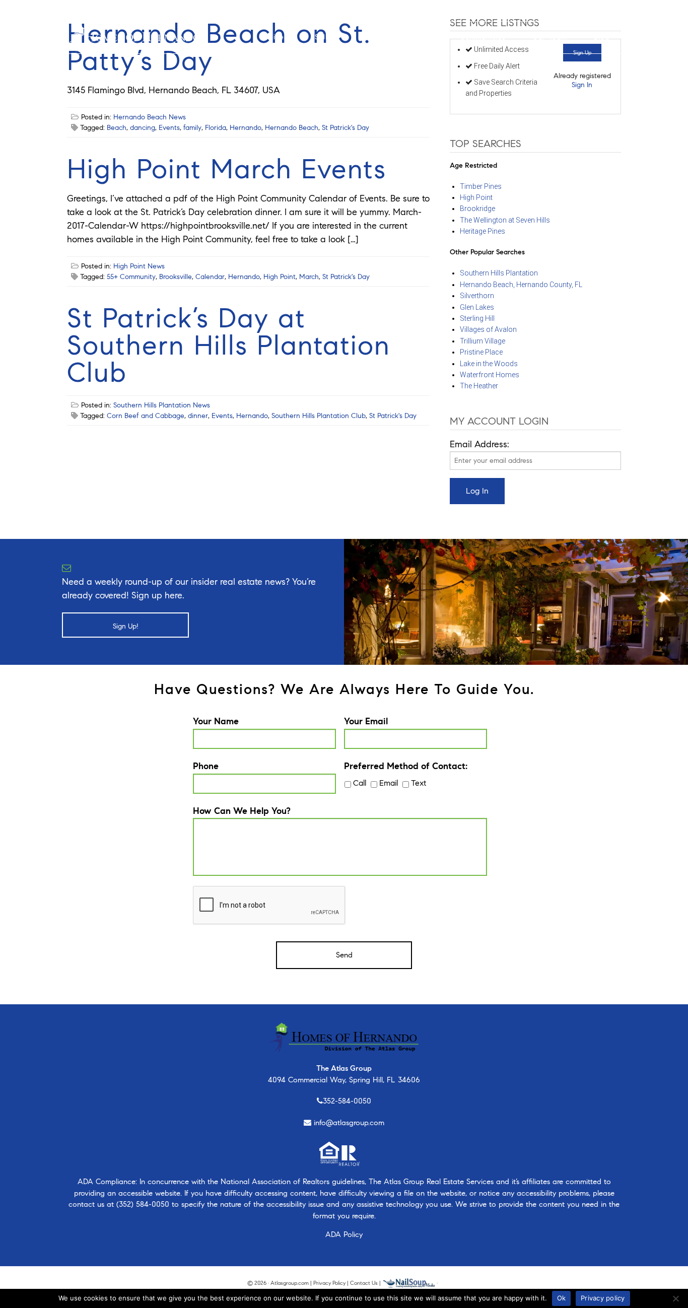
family (192, 127)
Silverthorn (477, 296)
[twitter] (100, 10)
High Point (279, 276)
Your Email (366, 721)
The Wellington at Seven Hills (505, 220)
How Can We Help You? (242, 810)
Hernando (245, 127)
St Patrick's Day (345, 127)
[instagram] (86, 10)
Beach (116, 127)
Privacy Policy (329, 1282)
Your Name (216, 721)
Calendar (210, 276)
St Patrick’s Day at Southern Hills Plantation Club (228, 345)
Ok (561, 1298)
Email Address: (479, 444)
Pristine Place (481, 352)
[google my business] (146, 10)
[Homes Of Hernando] (135, 36)
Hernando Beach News (149, 117)
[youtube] (115, 10)
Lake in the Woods (489, 364)
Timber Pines (481, 186)
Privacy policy (603, 1298)
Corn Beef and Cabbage (145, 415)
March (309, 276)
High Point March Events (226, 169)
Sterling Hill (477, 318)
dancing (142, 127)
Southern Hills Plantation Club (318, 415)
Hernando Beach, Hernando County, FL (521, 285)
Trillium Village (482, 341)
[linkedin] (130, 10)
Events (169, 127)
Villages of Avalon (488, 329)
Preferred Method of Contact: (405, 766)
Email (388, 783)
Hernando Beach (291, 127)
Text (418, 783)
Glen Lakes (477, 307)
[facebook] (73, 10)
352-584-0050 (347, 1101)
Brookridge (477, 208)
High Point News (139, 266)
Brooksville (175, 276)
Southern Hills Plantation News (161, 405)
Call (359, 783)
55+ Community (131, 276)
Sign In (582, 85)
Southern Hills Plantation (499, 273)
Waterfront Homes (489, 375)
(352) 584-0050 (142, 1204)
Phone (206, 766)
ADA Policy (344, 1234)
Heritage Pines (482, 231)
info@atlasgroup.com (349, 1122)
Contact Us (364, 1282)
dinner (198, 415)
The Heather (479, 386)
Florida (215, 127)
